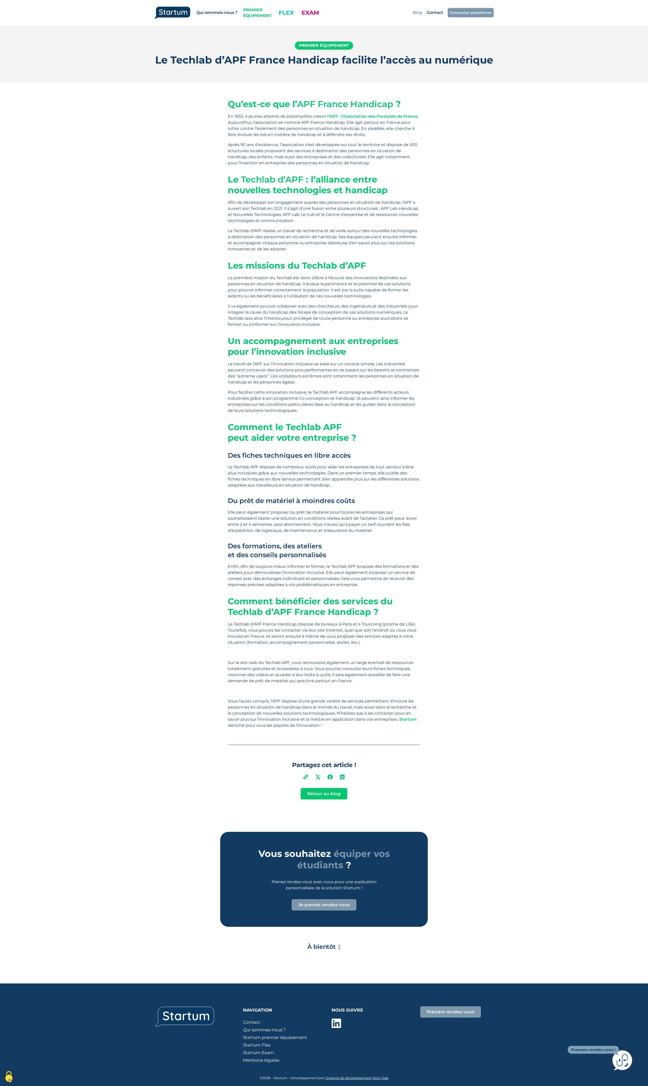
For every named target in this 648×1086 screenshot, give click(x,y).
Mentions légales (261, 1060)
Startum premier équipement (275, 1037)
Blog (417, 12)
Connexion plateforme (471, 12)
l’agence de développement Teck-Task (357, 1078)
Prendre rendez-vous (450, 1011)
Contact (435, 12)
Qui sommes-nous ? (216, 12)
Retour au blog (324, 793)
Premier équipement (324, 45)
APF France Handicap (345, 104)
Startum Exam (258, 1052)
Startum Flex (257, 1045)
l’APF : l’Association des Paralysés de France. (373, 116)
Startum (408, 719)
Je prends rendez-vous (324, 904)
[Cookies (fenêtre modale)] (9, 1077)
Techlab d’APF (272, 179)
